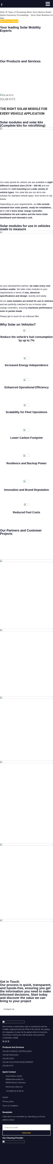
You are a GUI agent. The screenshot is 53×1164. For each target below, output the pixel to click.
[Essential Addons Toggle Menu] (48, 4)
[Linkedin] (8, 1041)
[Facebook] (3, 1041)
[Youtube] (6, 1041)
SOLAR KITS (7, 99)
